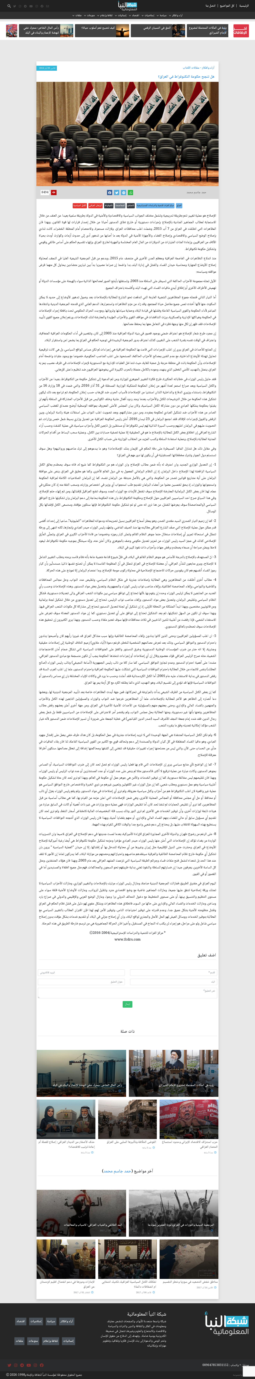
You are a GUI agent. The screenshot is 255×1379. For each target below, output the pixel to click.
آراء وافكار (177, 16)
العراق (179, 205)
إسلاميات (149, 16)
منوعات (91, 16)
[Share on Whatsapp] (130, 192)
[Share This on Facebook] (109, 192)
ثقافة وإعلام (106, 16)
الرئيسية (244, 6)
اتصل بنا (211, 6)
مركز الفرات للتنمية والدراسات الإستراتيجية (155, 205)
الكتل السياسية (79, 205)
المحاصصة (120, 205)
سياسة (163, 16)
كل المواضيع (227, 6)
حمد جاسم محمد (117, 1171)
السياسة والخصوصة (241, 1375)
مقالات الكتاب (191, 68)
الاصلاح (131, 205)
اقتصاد (135, 16)
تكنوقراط (109, 205)
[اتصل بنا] (47, 6)
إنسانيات (122, 16)
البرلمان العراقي (95, 205)
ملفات (78, 16)
